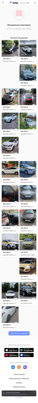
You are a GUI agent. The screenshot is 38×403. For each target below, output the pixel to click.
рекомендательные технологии (16, 394)
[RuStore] (26, 355)
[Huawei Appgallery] (11, 355)
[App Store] (11, 350)
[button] (16, 57)
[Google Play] (26, 350)
